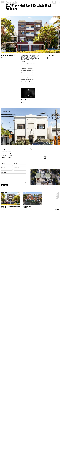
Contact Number (16, 167)
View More (57, 209)
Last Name (15, 163)
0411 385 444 (23, 102)
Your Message (3, 172)
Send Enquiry (4, 185)
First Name (3, 163)
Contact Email (3, 167)
